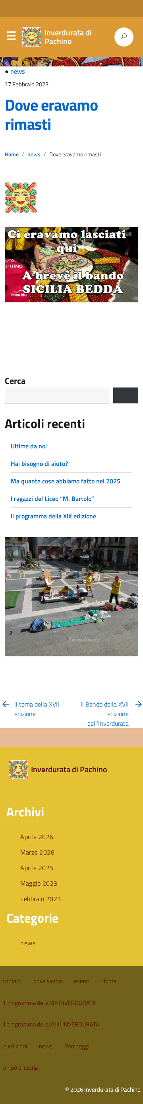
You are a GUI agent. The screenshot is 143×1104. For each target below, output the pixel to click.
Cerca (15, 380)
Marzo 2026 (37, 852)
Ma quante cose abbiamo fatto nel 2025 (65, 481)
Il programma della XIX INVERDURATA (49, 1002)
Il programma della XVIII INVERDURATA (50, 1024)
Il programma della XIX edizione (53, 516)
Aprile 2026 (37, 836)
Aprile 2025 (37, 868)
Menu (11, 37)
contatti (11, 980)
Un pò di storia (20, 1067)
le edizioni (14, 1046)
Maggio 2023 (39, 883)
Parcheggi (76, 1046)
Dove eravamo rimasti (51, 114)
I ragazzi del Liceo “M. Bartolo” (52, 498)
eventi (81, 980)
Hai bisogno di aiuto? (39, 463)
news (17, 71)
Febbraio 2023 (40, 899)
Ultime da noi (29, 446)
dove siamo (47, 980)
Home (12, 154)
